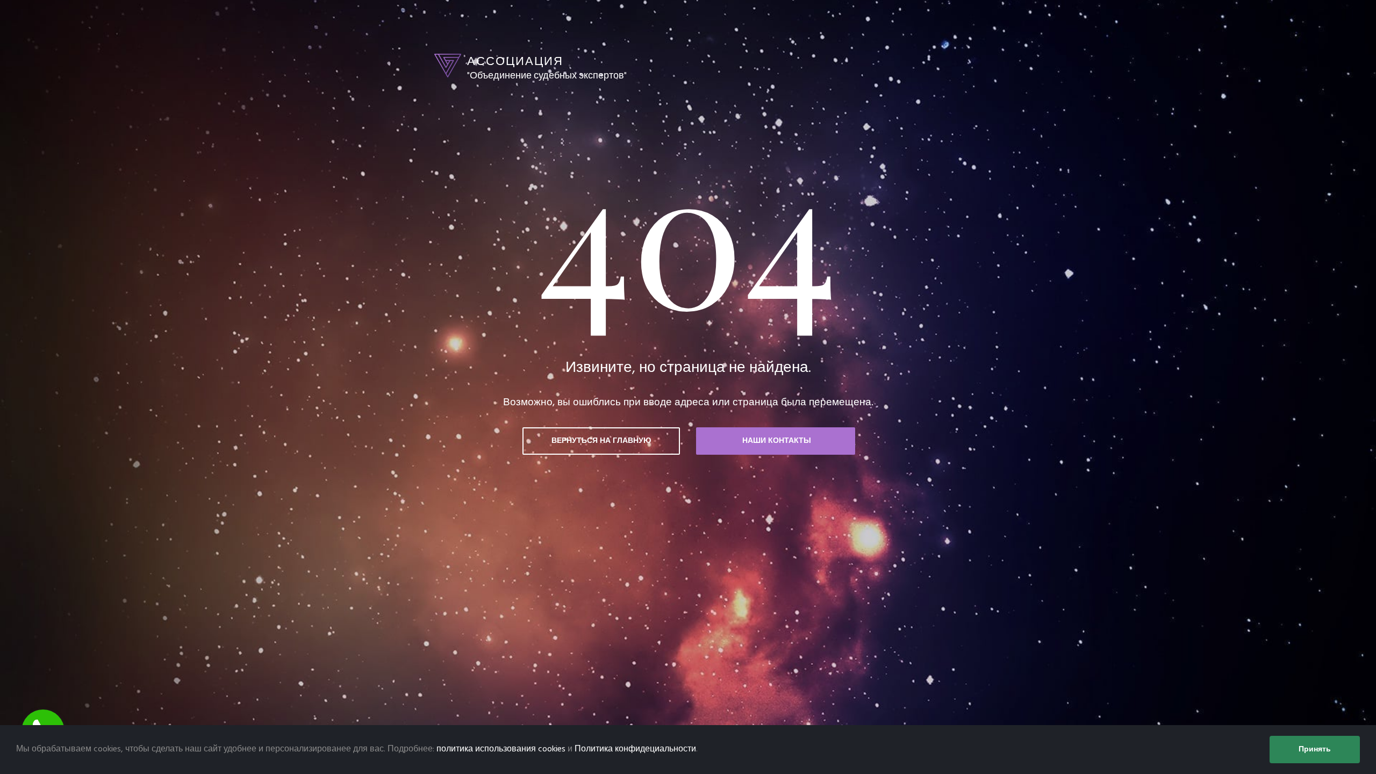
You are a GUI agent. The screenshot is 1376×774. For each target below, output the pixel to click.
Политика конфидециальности (635, 749)
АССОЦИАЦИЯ (515, 61)
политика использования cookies (500, 749)
